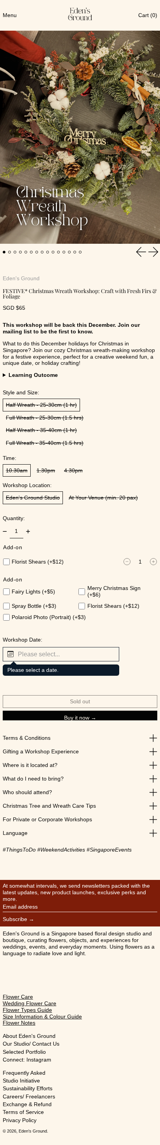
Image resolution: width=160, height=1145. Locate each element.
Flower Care (18, 997)
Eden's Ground (21, 278)
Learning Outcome (33, 375)
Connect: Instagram (27, 1060)
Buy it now (76, 717)
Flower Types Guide (27, 1010)
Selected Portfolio (24, 1052)
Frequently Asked (24, 1073)
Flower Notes (19, 1023)
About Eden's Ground (29, 1036)
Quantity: (14, 518)
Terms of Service (23, 1112)
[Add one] (28, 531)
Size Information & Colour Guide (42, 1016)
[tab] (4, 252)
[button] (61, 654)
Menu (10, 15)
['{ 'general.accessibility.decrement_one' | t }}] (5, 531)
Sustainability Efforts (27, 1088)
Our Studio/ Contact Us (31, 1044)
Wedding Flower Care (29, 1003)
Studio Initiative (21, 1080)
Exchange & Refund (27, 1104)
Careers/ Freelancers (29, 1096)
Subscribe (15, 919)
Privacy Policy (20, 1120)
